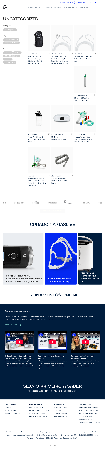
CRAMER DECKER (11, 56)
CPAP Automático (11, 40)
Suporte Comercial (36, 407)
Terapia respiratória (60, 416)
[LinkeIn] (54, 445)
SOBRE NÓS (84, 7)
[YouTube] (50, 445)
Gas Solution (58, 410)
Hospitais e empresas (12, 413)
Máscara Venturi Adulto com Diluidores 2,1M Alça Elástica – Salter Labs (83, 139)
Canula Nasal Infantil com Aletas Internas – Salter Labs (83, 59)
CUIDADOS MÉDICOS (70, 7)
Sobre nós (8, 407)
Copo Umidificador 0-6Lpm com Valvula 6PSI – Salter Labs (37, 139)
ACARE (17, 53)
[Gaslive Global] (100, 2)
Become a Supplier (11, 410)
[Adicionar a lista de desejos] (49, 54)
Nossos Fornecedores (37, 413)
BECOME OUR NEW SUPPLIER (52, 211)
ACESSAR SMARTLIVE (67, 2)
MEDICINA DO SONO (34, 7)
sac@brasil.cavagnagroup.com (89, 422)
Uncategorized (10, 30)
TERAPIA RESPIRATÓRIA (52, 7)
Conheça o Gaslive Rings (38, 416)
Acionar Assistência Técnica (39, 410)
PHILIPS (8, 59)
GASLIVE (8, 53)
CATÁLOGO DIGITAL (84, 2)
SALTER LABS (10, 62)
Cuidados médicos (60, 407)
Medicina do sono (60, 413)
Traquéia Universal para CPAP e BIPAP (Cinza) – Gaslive (59, 181)
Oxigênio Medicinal (11, 43)
